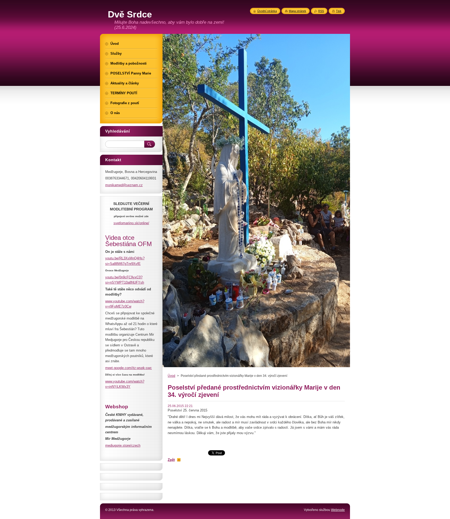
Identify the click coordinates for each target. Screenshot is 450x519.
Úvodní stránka (267, 10)
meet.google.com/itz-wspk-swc (128, 368)
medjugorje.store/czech (122, 445)
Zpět (171, 460)
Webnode (338, 509)
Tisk (338, 10)
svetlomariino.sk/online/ (131, 223)
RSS (321, 10)
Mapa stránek (297, 10)
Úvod (171, 375)
